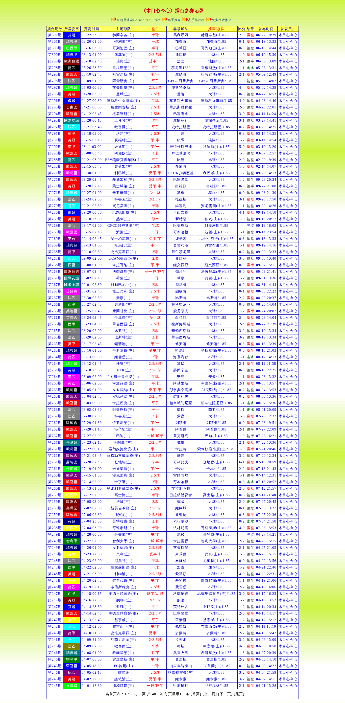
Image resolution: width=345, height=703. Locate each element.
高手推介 (174, 20)
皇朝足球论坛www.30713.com (139, 20)
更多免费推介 (222, 20)
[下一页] (225, 694)
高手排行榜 (196, 20)
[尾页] (239, 694)
